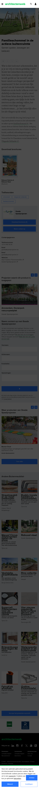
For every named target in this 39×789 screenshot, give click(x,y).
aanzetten (17, 779)
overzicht (12, 776)
